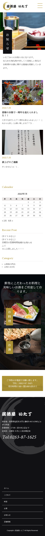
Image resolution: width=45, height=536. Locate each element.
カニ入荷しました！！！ (13, 249)
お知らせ (9, 267)
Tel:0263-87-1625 (19, 437)
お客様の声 (9, 264)
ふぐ (4, 246)
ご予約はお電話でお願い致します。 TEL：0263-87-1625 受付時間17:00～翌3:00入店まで (22, 383)
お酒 (5, 508)
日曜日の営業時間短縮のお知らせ (17, 242)
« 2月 (4, 221)
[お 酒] (22, 341)
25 (5, 215)
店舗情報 (7, 522)
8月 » (10, 221)
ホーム (6, 488)
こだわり (7, 495)
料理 (5, 502)
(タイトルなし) (8, 236)
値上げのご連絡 (10, 162)
